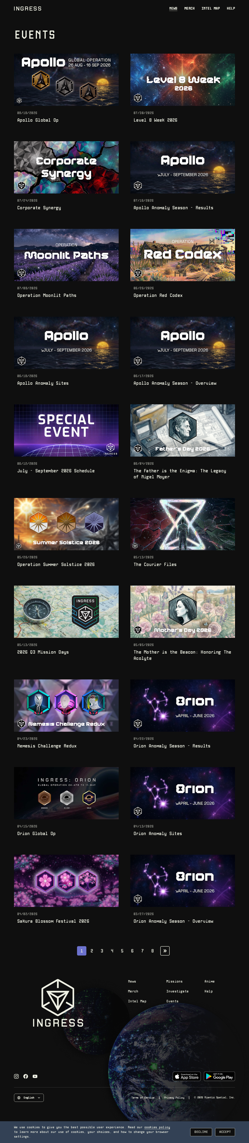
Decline (201, 1132)
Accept (225, 1132)
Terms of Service (142, 1097)
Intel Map (211, 8)
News (173, 8)
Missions (174, 981)
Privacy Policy (174, 1097)
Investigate (177, 991)
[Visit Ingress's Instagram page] (16, 1076)
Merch (189, 8)
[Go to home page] (27, 8)
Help (231, 8)
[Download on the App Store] (187, 1076)
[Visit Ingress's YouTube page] (35, 1076)
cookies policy (157, 1127)
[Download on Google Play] (219, 1076)
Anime (209, 981)
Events (172, 1001)
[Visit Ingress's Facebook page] (25, 1076)
